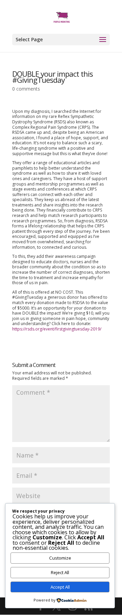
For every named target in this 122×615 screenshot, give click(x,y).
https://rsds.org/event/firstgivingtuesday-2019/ (56, 329)
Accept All (60, 587)
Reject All (60, 572)
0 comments (26, 88)
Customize (60, 558)
